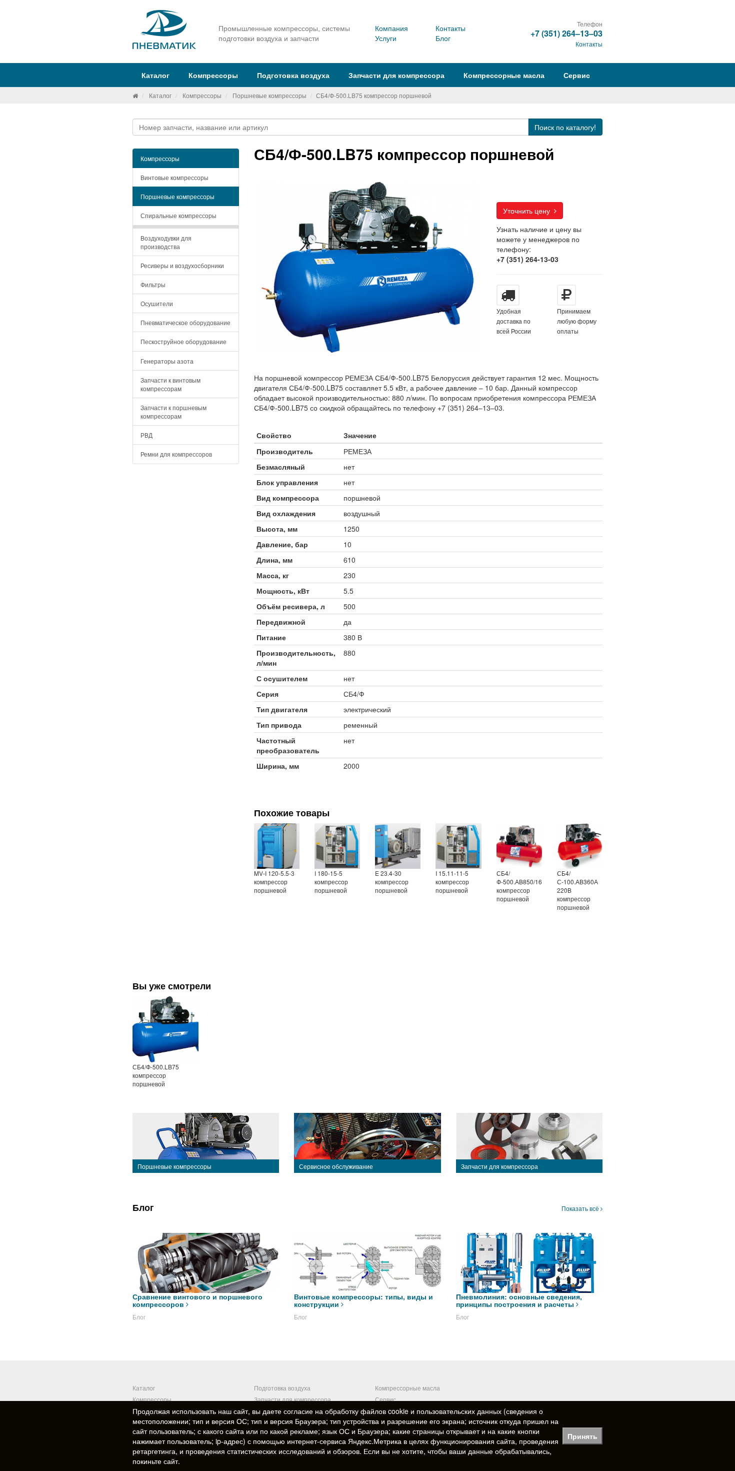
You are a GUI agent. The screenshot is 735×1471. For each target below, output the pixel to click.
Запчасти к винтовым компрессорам (170, 384)
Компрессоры (202, 95)
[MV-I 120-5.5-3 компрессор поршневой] (277, 846)
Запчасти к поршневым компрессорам (173, 411)
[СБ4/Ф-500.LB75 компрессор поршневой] (165, 1029)
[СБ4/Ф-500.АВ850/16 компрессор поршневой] (519, 846)
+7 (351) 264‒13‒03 (566, 33)
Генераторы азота (167, 361)
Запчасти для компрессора (396, 75)
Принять (583, 1436)
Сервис (577, 75)
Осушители (156, 303)
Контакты (451, 28)
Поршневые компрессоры (269, 95)
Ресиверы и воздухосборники (182, 265)
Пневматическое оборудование (185, 322)
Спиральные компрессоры (178, 215)
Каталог (160, 95)
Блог (443, 38)
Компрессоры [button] (213, 75)
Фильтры (153, 284)
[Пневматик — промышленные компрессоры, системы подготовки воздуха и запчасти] (165, 29)
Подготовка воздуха (282, 1387)
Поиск (565, 127)
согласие (298, 1411)
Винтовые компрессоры (174, 177)
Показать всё (581, 1208)
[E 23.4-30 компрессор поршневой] (397, 846)
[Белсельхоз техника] (135, 95)
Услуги (385, 38)
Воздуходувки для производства (166, 242)
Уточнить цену (528, 211)
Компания (391, 28)
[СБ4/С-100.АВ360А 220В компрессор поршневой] (579, 846)
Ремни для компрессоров (176, 454)
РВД (146, 435)
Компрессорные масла (504, 75)
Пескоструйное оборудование (183, 341)
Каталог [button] (156, 75)
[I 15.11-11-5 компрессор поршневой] (458, 846)
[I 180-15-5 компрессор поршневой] (337, 846)
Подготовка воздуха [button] (293, 75)
